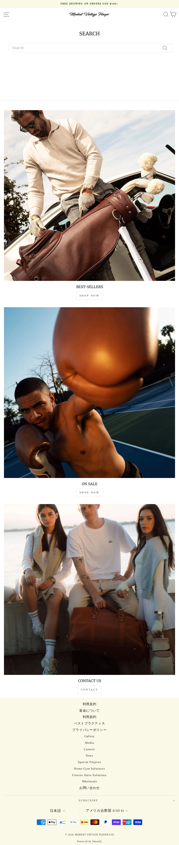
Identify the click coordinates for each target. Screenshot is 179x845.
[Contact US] (89, 589)
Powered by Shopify (89, 841)
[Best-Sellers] (89, 195)
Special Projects (89, 762)
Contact (89, 689)
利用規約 (89, 704)
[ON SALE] (89, 392)
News (89, 755)
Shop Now (89, 295)
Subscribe (88, 800)
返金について (89, 710)
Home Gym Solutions (89, 768)
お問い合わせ (89, 788)
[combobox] (91, 48)
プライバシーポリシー (89, 730)
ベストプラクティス (89, 723)
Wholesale (89, 781)
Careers (89, 749)
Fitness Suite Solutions (89, 775)
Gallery (89, 736)
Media (89, 742)
